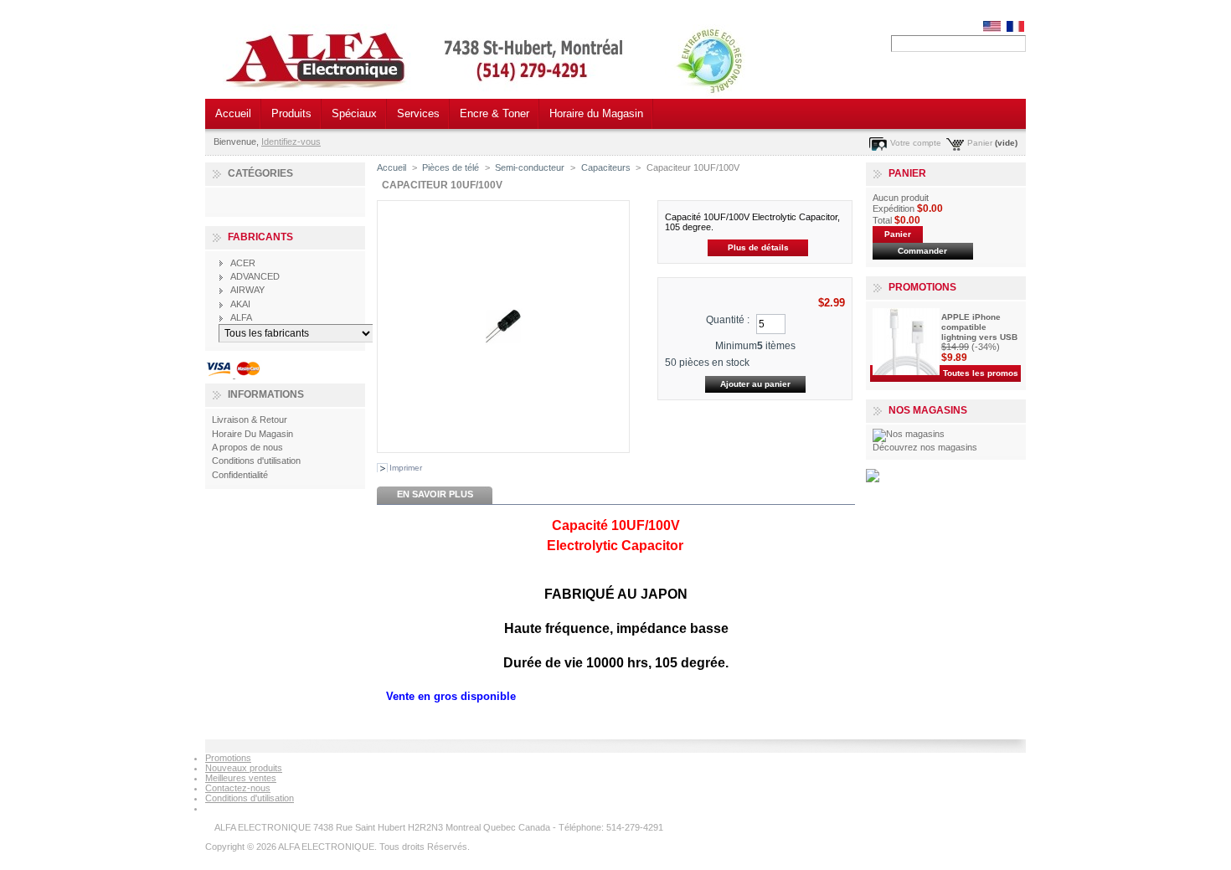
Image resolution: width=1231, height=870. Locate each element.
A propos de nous (247, 447)
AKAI (240, 304)
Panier (979, 142)
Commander (922, 250)
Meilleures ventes (240, 778)
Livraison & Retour (249, 419)
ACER (242, 263)
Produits (291, 113)
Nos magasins (927, 410)
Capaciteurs (606, 167)
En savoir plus (435, 494)
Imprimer (405, 467)
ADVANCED (255, 276)
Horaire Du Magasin (252, 434)
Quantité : (727, 320)
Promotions (922, 287)
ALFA (241, 317)
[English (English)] (992, 28)
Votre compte (915, 142)
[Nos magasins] (909, 434)
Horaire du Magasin (596, 113)
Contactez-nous (237, 788)
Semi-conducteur (529, 167)
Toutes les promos (980, 373)
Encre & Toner (494, 113)
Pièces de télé (450, 167)
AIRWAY (247, 290)
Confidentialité (240, 475)
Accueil (233, 113)
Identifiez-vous (291, 141)
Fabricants (260, 237)
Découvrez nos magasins (925, 447)
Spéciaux (354, 113)
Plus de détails (758, 247)
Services (418, 113)
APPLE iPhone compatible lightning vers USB (979, 327)
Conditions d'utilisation (256, 461)
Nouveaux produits (243, 768)
